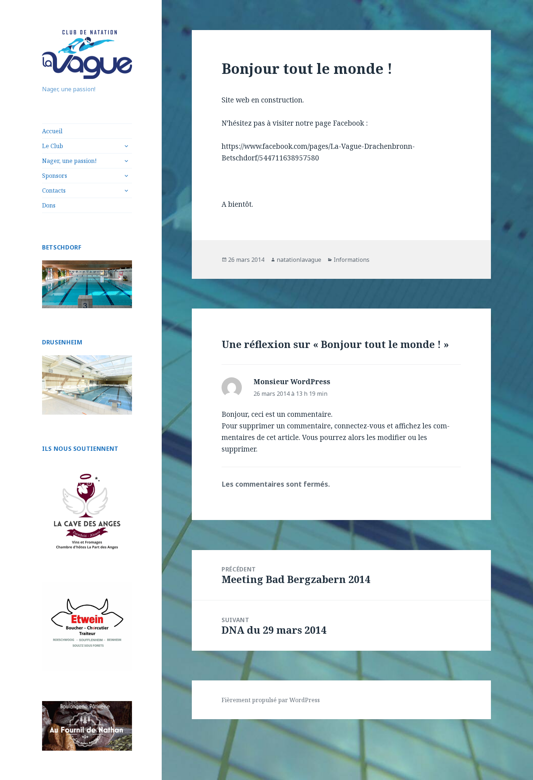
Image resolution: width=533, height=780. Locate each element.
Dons (48, 205)
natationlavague (299, 260)
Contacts (54, 190)
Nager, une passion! (69, 161)
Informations (351, 260)
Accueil (52, 131)
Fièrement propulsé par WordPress (271, 700)
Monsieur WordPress (291, 381)
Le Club (52, 146)
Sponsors (54, 176)
